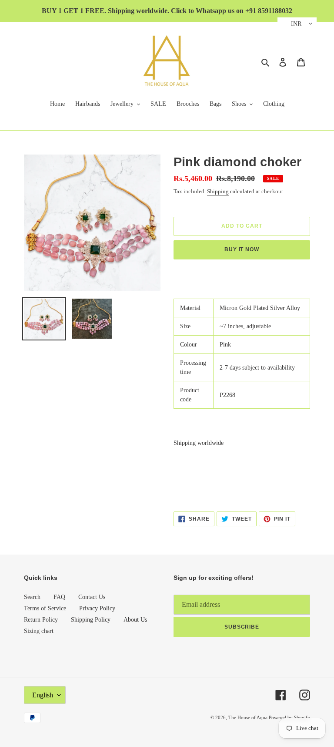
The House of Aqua (248, 717)
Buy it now (242, 249)
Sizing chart (38, 631)
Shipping (218, 191)
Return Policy (41, 619)
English (42, 695)
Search (32, 597)
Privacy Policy (97, 608)
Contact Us (91, 597)
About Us (135, 619)
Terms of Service (45, 608)
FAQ (59, 597)
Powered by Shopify (289, 717)
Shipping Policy (90, 619)
